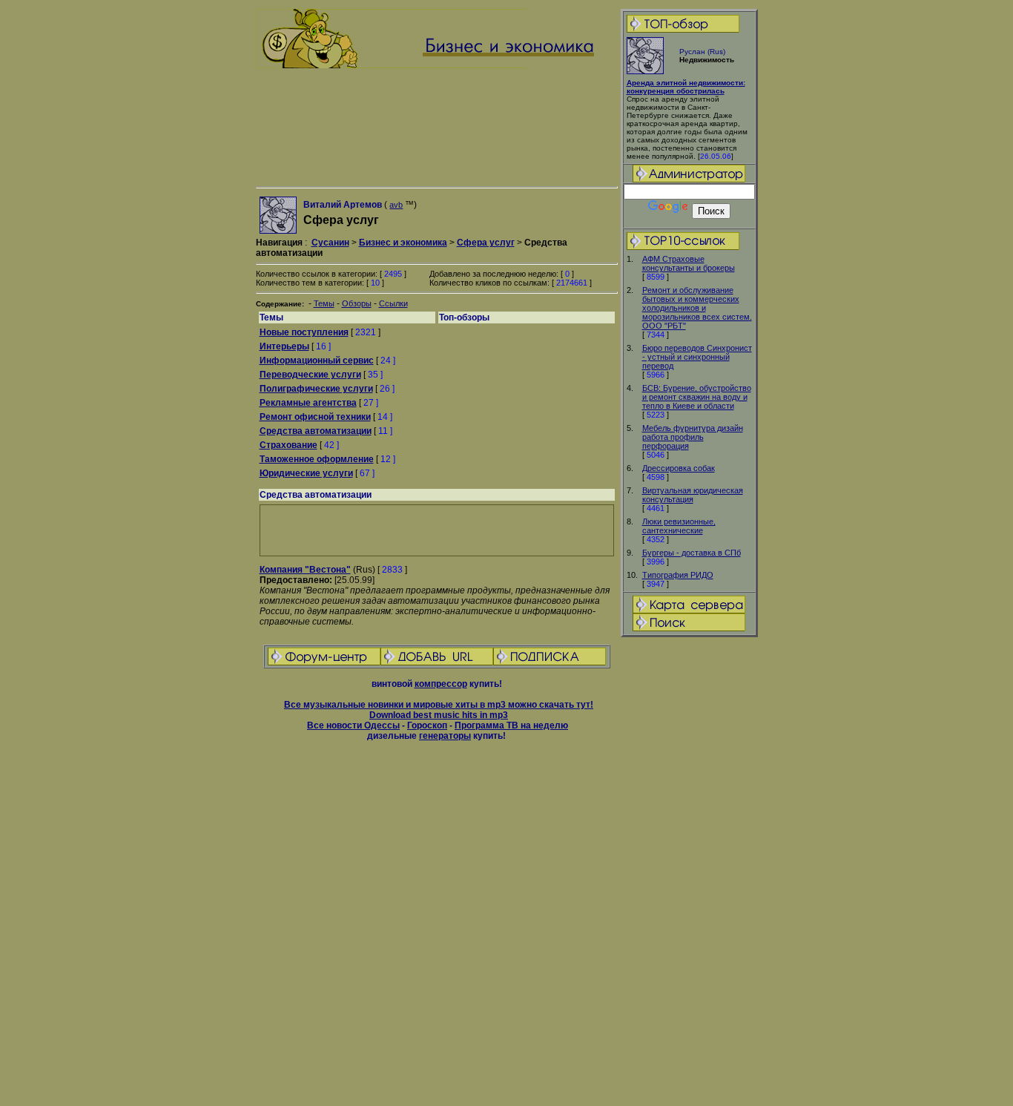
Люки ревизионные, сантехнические (679, 526)
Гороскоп (427, 725)
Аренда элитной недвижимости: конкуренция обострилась (686, 87)
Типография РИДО (677, 574)
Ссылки (393, 303)
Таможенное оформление (317, 459)
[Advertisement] (689, 872)
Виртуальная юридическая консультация (692, 495)
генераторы (445, 736)
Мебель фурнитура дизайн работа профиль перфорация (692, 437)
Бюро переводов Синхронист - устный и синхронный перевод (697, 356)
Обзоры (357, 303)
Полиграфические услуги (316, 389)
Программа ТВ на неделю (511, 725)
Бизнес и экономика (403, 242)
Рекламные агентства (308, 403)
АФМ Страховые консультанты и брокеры (688, 263)
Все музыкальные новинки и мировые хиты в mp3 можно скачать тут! (438, 705)
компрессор (441, 684)
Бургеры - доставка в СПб (691, 552)
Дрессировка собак (678, 468)
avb (396, 204)
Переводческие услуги (310, 374)
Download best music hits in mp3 (438, 715)
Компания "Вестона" (305, 569)
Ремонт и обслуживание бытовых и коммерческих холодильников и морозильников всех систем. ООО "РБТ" (697, 308)
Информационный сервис (317, 360)
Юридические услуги (306, 473)
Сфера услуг (486, 242)
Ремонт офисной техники (315, 417)
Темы (324, 303)
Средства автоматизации (316, 431)
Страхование (288, 445)
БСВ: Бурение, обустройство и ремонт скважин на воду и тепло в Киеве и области (696, 397)
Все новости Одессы (353, 725)
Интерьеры (284, 346)
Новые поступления (304, 332)
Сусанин (330, 242)
